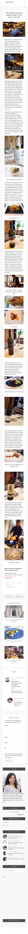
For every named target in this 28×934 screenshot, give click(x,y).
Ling (12, 677)
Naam (6, 737)
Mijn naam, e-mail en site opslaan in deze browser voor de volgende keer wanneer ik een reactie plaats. (13, 755)
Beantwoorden (20, 677)
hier (14, 800)
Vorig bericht (9, 596)
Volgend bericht (18, 596)
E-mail (6, 742)
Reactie (6, 725)
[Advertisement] (14, 899)
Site (5, 748)
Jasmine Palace (8, 585)
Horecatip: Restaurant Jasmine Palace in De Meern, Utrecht (14, 15)
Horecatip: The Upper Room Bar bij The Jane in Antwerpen (14, 620)
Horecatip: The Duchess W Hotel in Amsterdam (14, 661)
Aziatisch (7, 582)
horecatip (19, 582)
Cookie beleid (6, 822)
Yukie (15, 698)
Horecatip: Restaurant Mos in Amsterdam (14, 641)
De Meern (13, 582)
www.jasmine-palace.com (10, 576)
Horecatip (17, 19)
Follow (4, 876)
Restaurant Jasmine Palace (10, 587)
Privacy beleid (6, 825)
